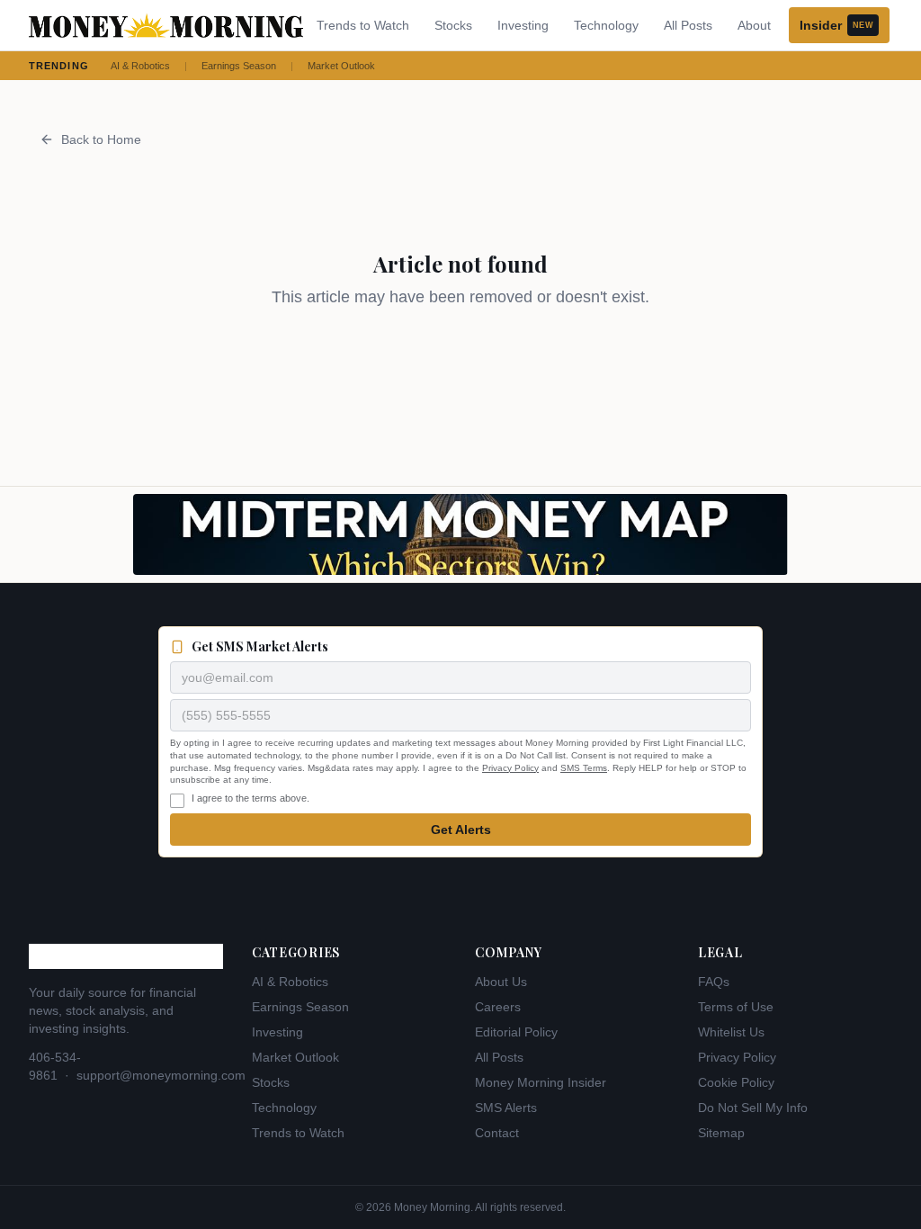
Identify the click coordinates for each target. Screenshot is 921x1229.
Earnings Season (238, 65)
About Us (501, 981)
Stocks (453, 25)
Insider (836, 25)
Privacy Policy (510, 768)
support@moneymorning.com (161, 1075)
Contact (497, 1133)
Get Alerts (461, 829)
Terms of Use (735, 1007)
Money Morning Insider (540, 1082)
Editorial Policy (516, 1032)
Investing (523, 25)
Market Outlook (341, 65)
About (754, 25)
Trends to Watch (363, 25)
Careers (498, 1007)
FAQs (713, 981)
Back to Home (101, 139)
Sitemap (721, 1133)
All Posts (688, 25)
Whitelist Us (731, 1032)
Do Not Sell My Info (753, 1107)
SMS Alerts (506, 1107)
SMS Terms (583, 768)
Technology (606, 25)
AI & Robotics (140, 65)
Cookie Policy (736, 1082)
